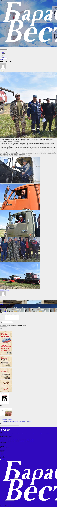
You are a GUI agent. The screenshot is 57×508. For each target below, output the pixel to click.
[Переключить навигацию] (0, 48)
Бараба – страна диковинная (4, 289)
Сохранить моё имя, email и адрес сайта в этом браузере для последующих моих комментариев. (13, 325)
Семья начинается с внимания (4, 309)
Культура (3, 54)
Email (1, 322)
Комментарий (2, 319)
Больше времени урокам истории (4, 290)
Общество (3, 53)
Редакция (2, 297)
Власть (3, 52)
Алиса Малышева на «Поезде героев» (5, 302)
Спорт (3, 55)
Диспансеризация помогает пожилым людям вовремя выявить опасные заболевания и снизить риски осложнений (17, 421)
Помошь (3, 56)
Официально (3, 57)
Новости (1, 59)
